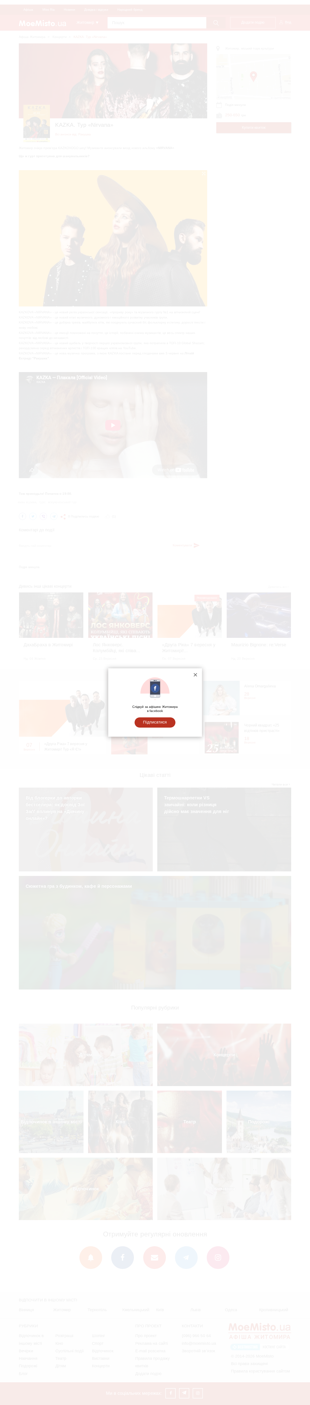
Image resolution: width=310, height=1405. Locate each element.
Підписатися (155, 722)
